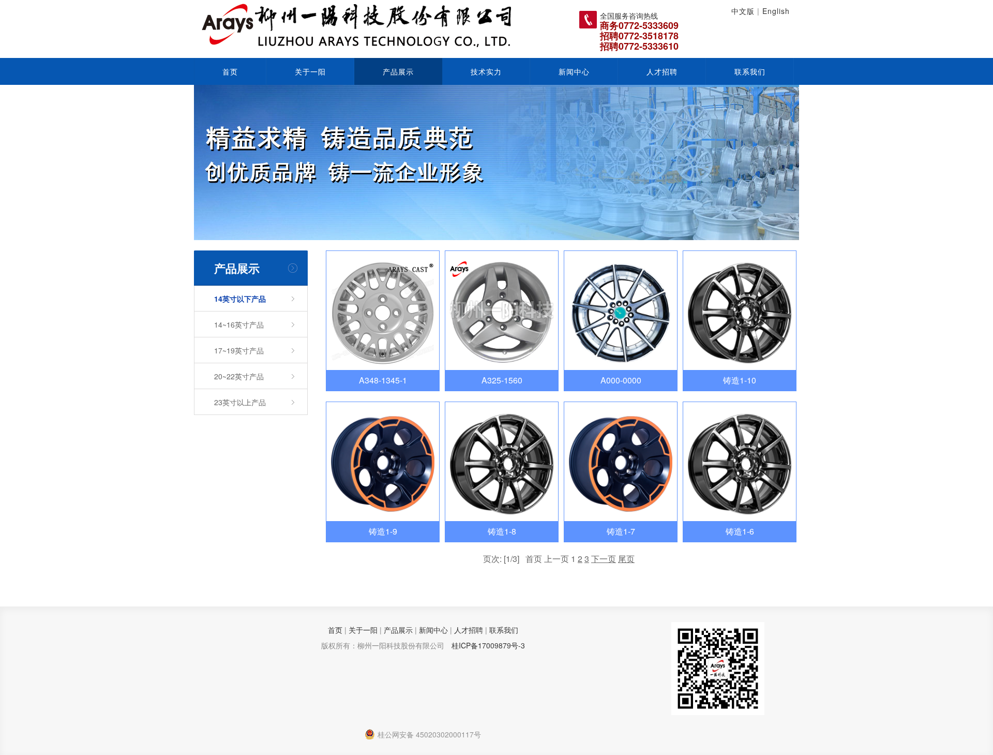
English (776, 11)
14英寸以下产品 (240, 298)
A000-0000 (620, 380)
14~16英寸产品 (239, 324)
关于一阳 (310, 71)
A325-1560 (502, 380)
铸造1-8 (502, 531)
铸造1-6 (740, 531)
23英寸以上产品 (240, 402)
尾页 (626, 559)
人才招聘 (662, 71)
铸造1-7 (621, 531)
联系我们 (749, 71)
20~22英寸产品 (239, 376)
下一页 (603, 559)
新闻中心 (574, 71)
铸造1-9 (383, 531)
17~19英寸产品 (239, 350)
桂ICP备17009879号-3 (488, 645)
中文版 (743, 11)
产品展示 (398, 71)
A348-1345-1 (383, 380)
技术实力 (486, 71)
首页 (230, 71)
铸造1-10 (739, 380)
